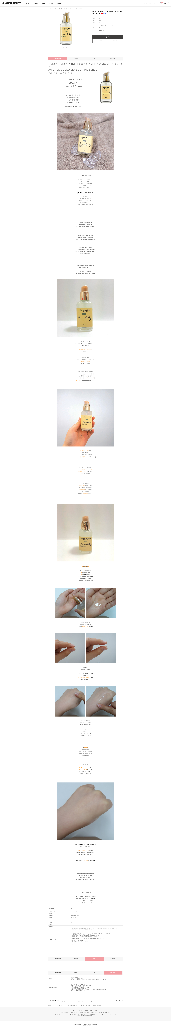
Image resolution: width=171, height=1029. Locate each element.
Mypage (156, 3)
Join (150, 3)
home (49, 8)
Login (145, 3)
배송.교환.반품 (113, 58)
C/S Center (60, 3)
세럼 (61, 8)
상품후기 (76, 58)
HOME (74, 1010)
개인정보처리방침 (88, 1010)
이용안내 (96, 1010)
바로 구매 (107, 37)
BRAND (27, 3)
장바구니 (100, 41)
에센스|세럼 (58, 8)
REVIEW (51, 3)
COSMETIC (53, 8)
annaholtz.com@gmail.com (110, 1014)
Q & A (94, 58)
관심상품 (115, 41)
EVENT (43, 3)
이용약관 (80, 1010)
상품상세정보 (58, 58)
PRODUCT (35, 3)
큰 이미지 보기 (66, 47)
